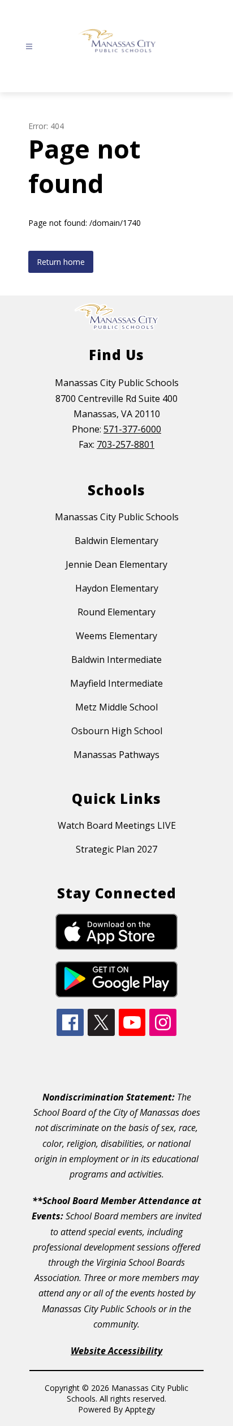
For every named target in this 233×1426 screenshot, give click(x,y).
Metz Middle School (116, 707)
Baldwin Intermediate (116, 659)
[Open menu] (29, 46)
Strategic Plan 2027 (116, 849)
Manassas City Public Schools (117, 517)
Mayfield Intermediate (116, 683)
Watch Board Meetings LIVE (117, 825)
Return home (61, 261)
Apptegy (140, 1409)
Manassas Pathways (116, 754)
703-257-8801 (125, 444)
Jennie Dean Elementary (116, 564)
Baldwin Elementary (116, 540)
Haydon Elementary (116, 588)
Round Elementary (116, 612)
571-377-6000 (132, 429)
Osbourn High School (116, 731)
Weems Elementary (116, 636)
